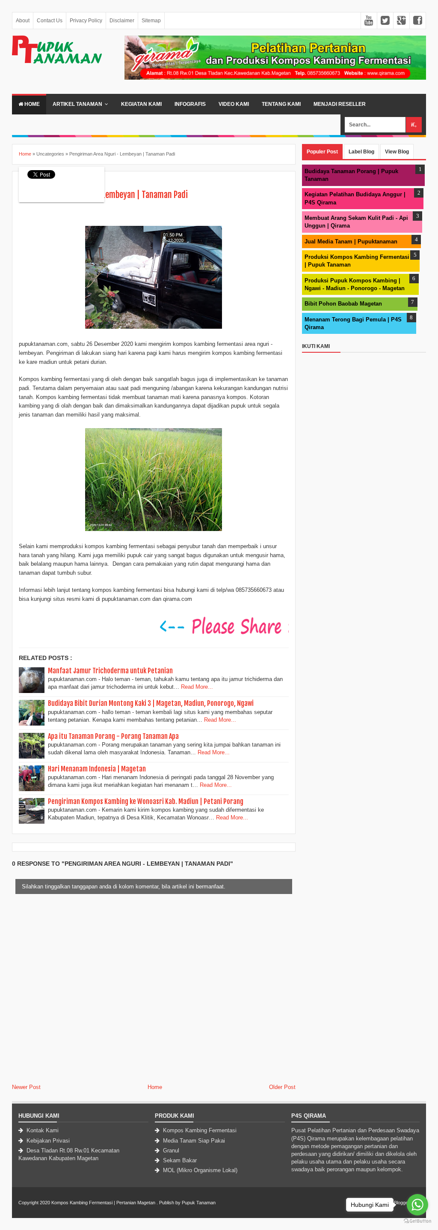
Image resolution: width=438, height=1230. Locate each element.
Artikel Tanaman (77, 104)
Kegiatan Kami (141, 104)
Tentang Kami (281, 104)
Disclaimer (122, 21)
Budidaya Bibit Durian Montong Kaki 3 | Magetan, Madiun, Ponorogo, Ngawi (151, 703)
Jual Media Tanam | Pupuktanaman (351, 241)
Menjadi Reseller (340, 104)
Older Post (282, 1087)
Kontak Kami (42, 1130)
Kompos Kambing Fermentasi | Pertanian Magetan (103, 1202)
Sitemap (151, 21)
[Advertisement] (364, 483)
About (23, 21)
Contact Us (49, 21)
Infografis (190, 104)
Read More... (197, 687)
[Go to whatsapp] (417, 1204)
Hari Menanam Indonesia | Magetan (97, 769)
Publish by (170, 1202)
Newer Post (26, 1087)
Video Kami (234, 104)
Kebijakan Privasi (47, 1140)
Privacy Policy (86, 21)
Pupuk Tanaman (199, 1202)
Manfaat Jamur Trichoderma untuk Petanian (110, 670)
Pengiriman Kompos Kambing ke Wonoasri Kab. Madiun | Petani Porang (145, 801)
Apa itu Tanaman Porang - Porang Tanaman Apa (113, 736)
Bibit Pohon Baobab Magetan (343, 303)
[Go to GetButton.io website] (417, 1221)
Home (31, 104)
